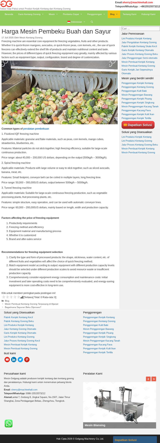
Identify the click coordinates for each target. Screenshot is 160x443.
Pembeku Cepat (71, 14)
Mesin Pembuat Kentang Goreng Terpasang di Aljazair (31, 304)
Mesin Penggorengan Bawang (137, 94)
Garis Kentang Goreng (29, 14)
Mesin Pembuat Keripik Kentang (138, 62)
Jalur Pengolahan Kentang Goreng (139, 42)
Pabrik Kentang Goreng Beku (19, 321)
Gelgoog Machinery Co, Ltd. (89, 438)
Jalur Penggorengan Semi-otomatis (140, 58)
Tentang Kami (129, 14)
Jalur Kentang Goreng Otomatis (20, 329)
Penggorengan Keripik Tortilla (136, 118)
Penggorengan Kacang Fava (136, 110)
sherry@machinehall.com (24, 389)
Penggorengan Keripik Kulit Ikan (138, 114)
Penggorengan (94, 14)
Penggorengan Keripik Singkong (138, 102)
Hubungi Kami (148, 14)
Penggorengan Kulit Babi (134, 91)
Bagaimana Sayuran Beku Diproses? (23, 307)
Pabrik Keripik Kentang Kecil (18, 317)
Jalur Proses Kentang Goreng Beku (140, 54)
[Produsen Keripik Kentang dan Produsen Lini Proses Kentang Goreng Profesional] (6, 3)
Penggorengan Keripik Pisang (137, 98)
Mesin (52, 14)
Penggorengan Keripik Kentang (137, 83)
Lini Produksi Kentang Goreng (137, 140)
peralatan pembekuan (36, 128)
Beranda (9, 14)
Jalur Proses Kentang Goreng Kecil (22, 340)
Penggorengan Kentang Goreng (138, 87)
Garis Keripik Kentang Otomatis (138, 50)
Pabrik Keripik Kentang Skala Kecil (139, 46)
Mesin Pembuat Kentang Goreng (138, 65)
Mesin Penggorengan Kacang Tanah (140, 106)
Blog (112, 14)
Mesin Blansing (95, 425)
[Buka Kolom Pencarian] (92, 22)
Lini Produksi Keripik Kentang (136, 38)
